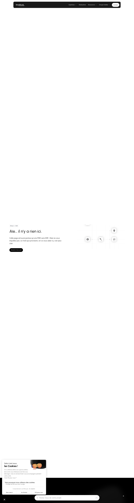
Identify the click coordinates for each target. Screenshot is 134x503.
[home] (24, 4)
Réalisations (82, 5)
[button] (72, 5)
